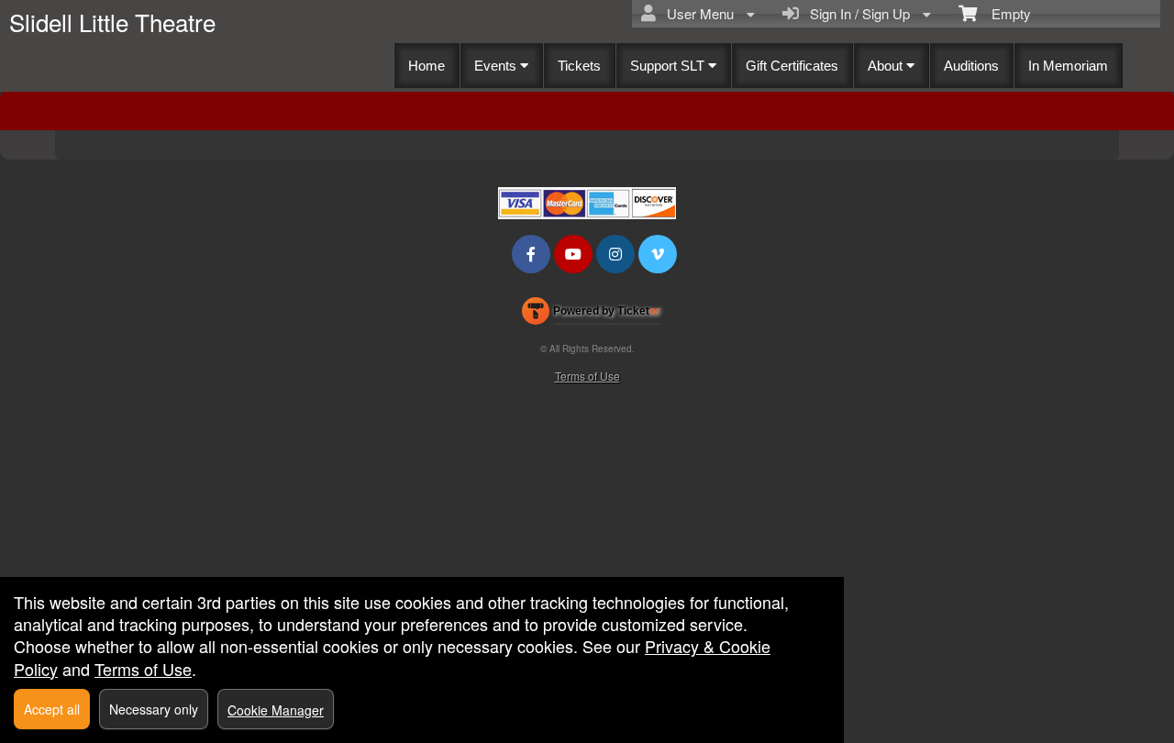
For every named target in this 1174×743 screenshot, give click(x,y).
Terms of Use (587, 375)
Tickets (579, 65)
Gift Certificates (792, 65)
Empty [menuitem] (1004, 13)
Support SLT (669, 65)
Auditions (971, 65)
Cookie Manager (275, 710)
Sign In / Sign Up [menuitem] (856, 13)
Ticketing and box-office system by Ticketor (591, 315)
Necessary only (153, 709)
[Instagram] (615, 253)
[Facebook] (531, 253)
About (887, 65)
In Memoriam (1068, 65)
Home (426, 65)
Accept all (52, 709)
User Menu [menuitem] (696, 13)
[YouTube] (573, 253)
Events (497, 65)
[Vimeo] (658, 253)
